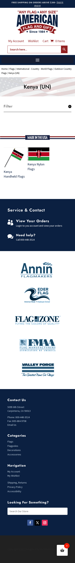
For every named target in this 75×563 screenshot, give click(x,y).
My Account (16, 41)
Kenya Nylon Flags (35, 166)
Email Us (11, 424)
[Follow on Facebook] (30, 523)
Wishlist (33, 41)
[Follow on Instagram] (45, 523)
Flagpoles (13, 446)
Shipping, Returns (17, 482)
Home (4, 68)
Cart (45, 41)
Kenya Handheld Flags (14, 174)
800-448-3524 (27, 239)
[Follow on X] (37, 523)
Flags (12, 68)
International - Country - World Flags (34, 68)
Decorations (14, 450)
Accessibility (14, 491)
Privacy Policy (15, 487)
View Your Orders (32, 221)
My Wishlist (13, 475)
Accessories (14, 454)
